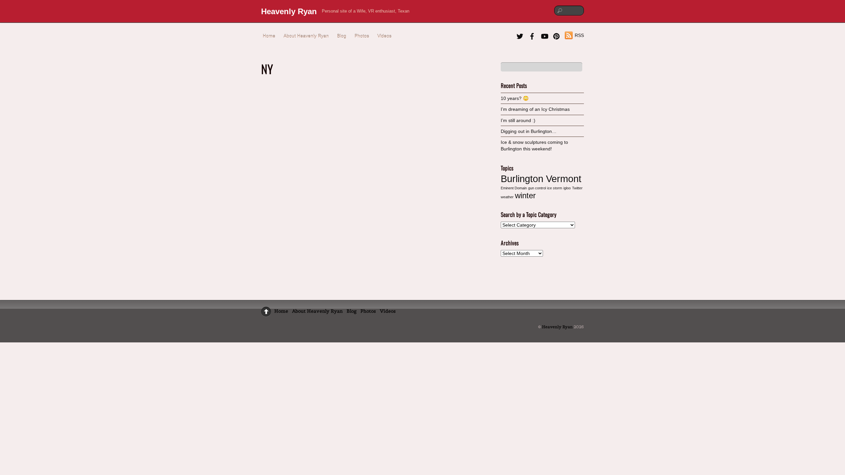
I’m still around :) (518, 120)
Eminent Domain (514, 188)
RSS (579, 35)
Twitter (577, 188)
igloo (567, 188)
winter (525, 195)
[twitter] (519, 35)
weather (507, 197)
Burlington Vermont (541, 178)
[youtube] (544, 35)
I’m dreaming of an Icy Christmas (535, 109)
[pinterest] (556, 35)
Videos (384, 36)
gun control (537, 188)
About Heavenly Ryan (306, 36)
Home (269, 36)
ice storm (554, 188)
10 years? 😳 (515, 98)
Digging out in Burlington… (529, 131)
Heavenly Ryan (557, 326)
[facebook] (532, 35)
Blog (341, 36)
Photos (362, 36)
